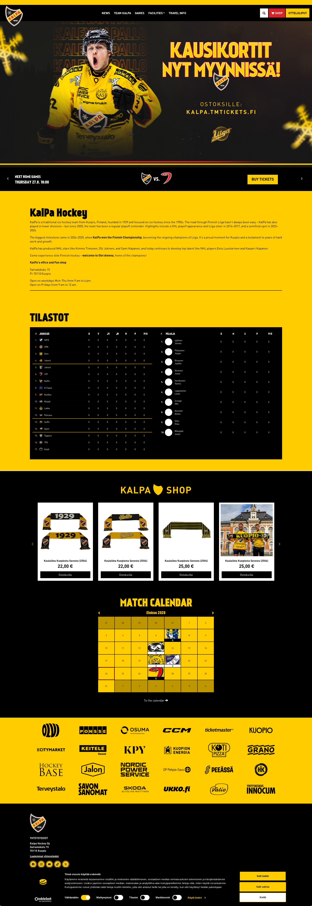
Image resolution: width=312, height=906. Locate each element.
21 (172, 659)
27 (156, 672)
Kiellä (263, 897)
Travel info (177, 13)
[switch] (118, 897)
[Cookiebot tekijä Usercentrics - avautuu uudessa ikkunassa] (43, 899)
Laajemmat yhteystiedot (44, 856)
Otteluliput (297, 13)
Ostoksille (65, 575)
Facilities (155, 13)
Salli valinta (262, 886)
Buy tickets (263, 179)
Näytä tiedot (195, 897)
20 (156, 659)
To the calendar (154, 700)
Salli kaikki (263, 876)
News (106, 13)
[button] (32, 544)
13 (156, 646)
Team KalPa (122, 13)
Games (139, 13)
